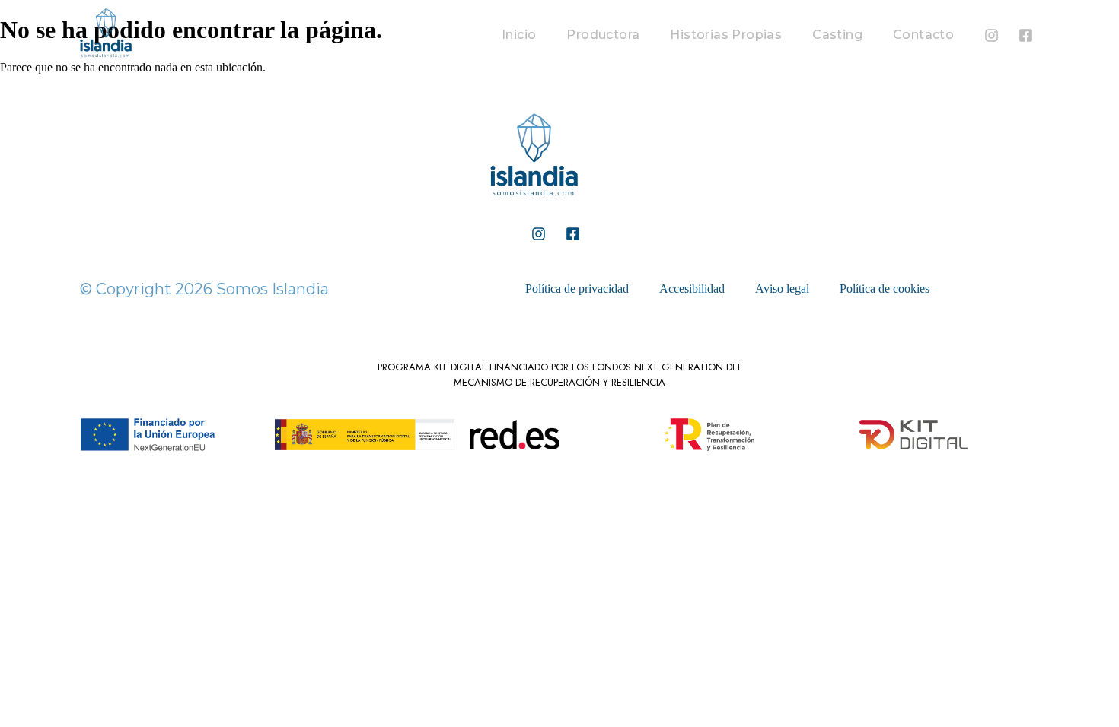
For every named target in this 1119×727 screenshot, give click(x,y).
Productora (602, 34)
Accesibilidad (692, 288)
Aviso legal (782, 288)
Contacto (923, 34)
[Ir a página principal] (534, 204)
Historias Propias (726, 34)
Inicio (519, 34)
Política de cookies (884, 288)
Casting (837, 34)
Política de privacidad (577, 288)
